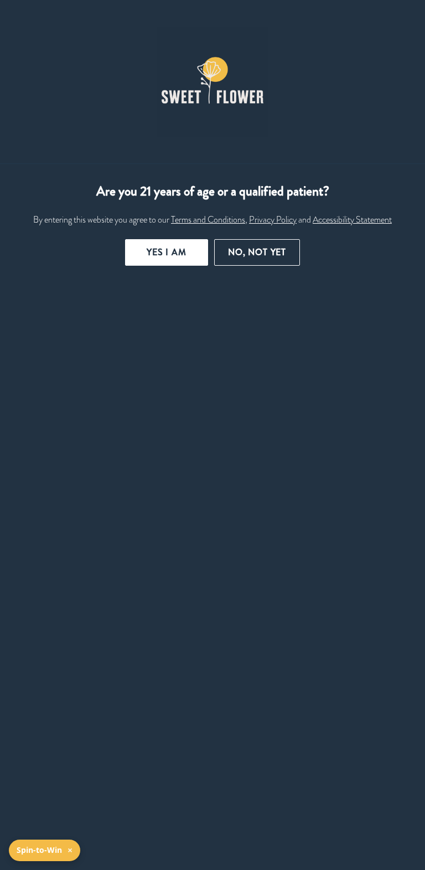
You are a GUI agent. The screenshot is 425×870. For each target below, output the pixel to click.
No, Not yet (257, 252)
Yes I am (166, 252)
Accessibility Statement (352, 220)
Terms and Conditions (208, 220)
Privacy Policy (273, 220)
